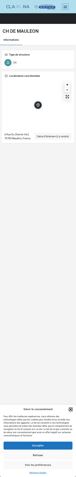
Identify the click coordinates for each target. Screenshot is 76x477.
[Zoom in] (67, 84)
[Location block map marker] (38, 105)
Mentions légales (38, 473)
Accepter (38, 445)
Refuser (38, 455)
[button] (70, 409)
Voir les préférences (38, 465)
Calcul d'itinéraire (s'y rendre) (53, 136)
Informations (11, 39)
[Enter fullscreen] (67, 96)
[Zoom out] (67, 89)
